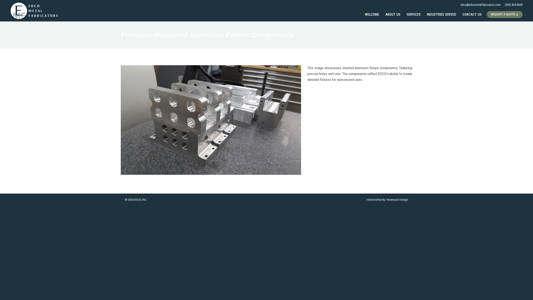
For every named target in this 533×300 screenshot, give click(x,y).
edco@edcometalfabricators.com (481, 4)
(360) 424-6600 (514, 4)
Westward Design (397, 199)
